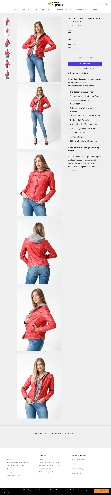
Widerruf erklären (102, 491)
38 (74, 43)
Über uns (10, 459)
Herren (25, 10)
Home (16, 10)
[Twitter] (76, 170)
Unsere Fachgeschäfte (86, 10)
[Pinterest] (79, 170)
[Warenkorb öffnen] (106, 4)
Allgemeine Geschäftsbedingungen (18, 462)
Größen (46, 10)
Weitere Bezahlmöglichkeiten (85, 68)
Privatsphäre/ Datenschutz (15, 465)
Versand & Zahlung (45, 469)
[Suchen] (102, 4)
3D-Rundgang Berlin (13, 475)
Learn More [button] (6, 492)
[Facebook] (74, 170)
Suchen (41, 459)
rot (69, 34)
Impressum (10, 472)
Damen (35, 10)
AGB (8, 469)
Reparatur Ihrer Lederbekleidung (49, 462)
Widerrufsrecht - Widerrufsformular (50, 465)
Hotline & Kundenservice (46, 472)
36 (69, 43)
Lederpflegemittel (63, 10)
